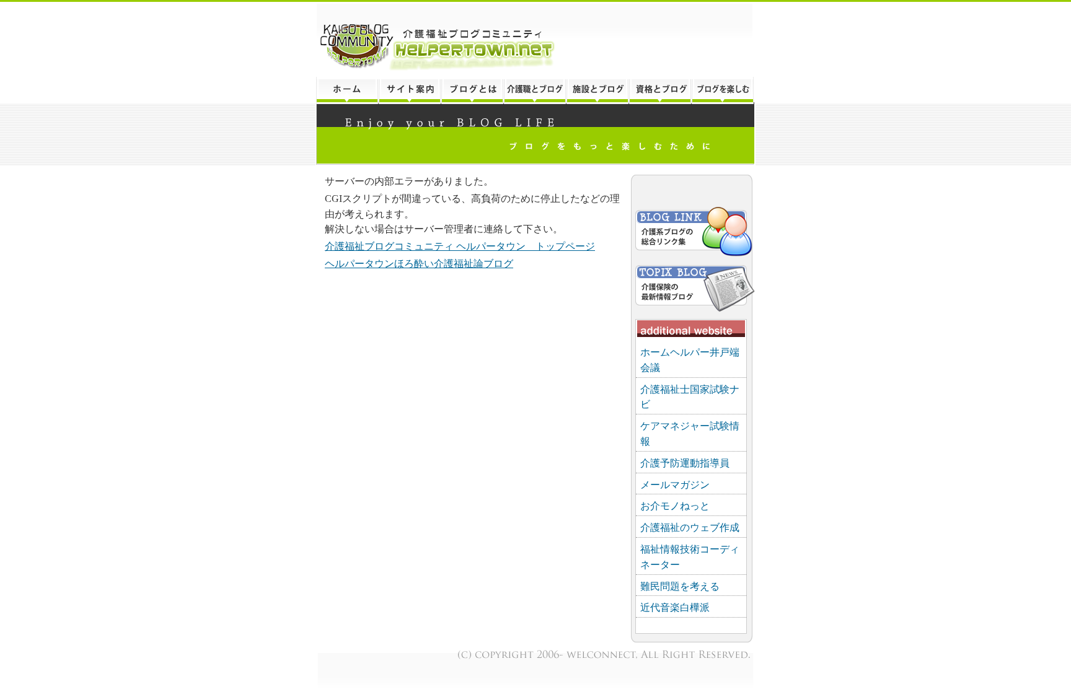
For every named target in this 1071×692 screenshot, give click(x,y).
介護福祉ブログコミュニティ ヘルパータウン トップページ (460, 246)
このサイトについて (409, 90)
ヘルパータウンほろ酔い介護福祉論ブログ (419, 263)
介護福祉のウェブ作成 (689, 527)
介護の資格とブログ (659, 90)
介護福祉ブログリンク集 (693, 233)
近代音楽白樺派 (675, 607)
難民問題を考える (680, 586)
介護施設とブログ (597, 90)
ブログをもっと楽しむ (723, 90)
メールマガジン (675, 485)
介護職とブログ (534, 90)
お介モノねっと (675, 506)
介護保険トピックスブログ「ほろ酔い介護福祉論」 (693, 286)
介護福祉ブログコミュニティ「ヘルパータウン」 (535, 39)
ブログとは (472, 90)
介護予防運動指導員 (684, 463)
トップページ (346, 90)
